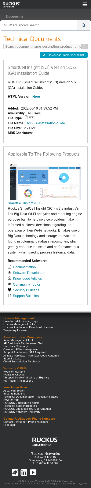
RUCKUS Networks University (21, 412)
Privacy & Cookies (30, 483)
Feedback (9, 424)
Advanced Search (14, 390)
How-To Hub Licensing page (20, 321)
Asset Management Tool (18, 340)
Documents (14, 16)
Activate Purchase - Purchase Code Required (31, 355)
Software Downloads (28, 273)
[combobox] (39, 25)
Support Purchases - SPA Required (24, 352)
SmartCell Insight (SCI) (25, 203)
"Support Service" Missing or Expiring (26, 377)
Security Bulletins (26, 290)
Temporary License (15, 330)
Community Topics (27, 284)
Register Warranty (14, 371)
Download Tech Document (66, 55)
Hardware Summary (15, 346)
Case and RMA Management (21, 349)
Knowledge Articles (27, 278)
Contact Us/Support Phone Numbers (25, 421)
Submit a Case (12, 358)
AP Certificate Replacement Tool (23, 343)
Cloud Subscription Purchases (22, 361)
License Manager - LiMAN (19, 324)
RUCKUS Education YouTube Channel (27, 408)
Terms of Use (11, 483)
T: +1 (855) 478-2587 (45, 463)
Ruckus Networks (45, 453)
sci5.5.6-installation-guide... (46, 123)
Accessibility (48, 483)
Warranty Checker (14, 374)
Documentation (24, 267)
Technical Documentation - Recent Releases (30, 396)
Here (36, 96)
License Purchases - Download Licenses (28, 327)
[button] (83, 25)
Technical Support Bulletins (20, 405)
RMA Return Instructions (18, 380)
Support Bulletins (26, 296)
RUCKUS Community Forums (21, 402)
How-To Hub (11, 399)
